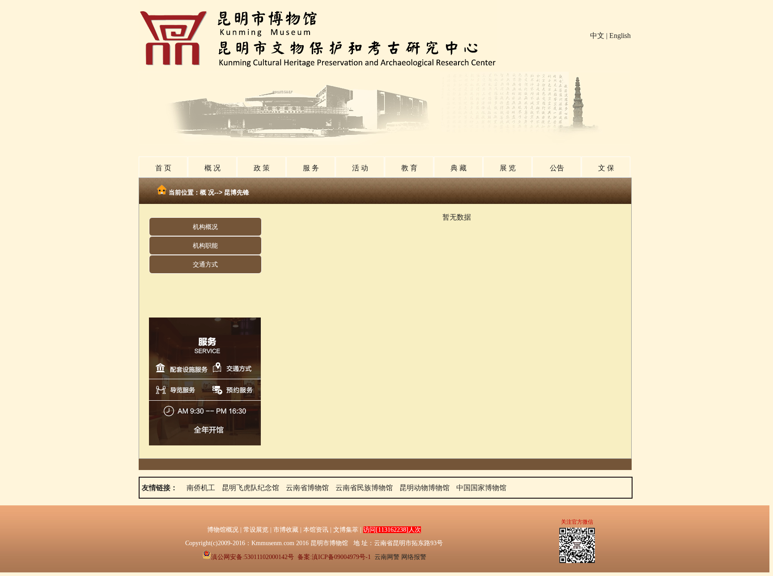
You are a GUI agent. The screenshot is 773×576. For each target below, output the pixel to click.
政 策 (262, 168)
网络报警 (413, 557)
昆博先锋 (235, 192)
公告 (557, 168)
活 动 (360, 168)
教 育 (409, 168)
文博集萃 (345, 529)
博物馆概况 (222, 529)
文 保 (606, 168)
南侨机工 (201, 487)
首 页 (163, 168)
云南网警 (386, 557)
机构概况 (205, 226)
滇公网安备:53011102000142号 (252, 557)
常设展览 (255, 529)
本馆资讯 (315, 529)
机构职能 (205, 245)
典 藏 (458, 168)
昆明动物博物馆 (424, 487)
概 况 (212, 168)
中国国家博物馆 (481, 487)
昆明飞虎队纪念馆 (250, 487)
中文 (597, 35)
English (620, 35)
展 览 (508, 168)
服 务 (311, 168)
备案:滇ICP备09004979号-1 (334, 557)
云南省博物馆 (307, 487)
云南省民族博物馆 (364, 487)
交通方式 (205, 264)
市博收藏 (285, 529)
